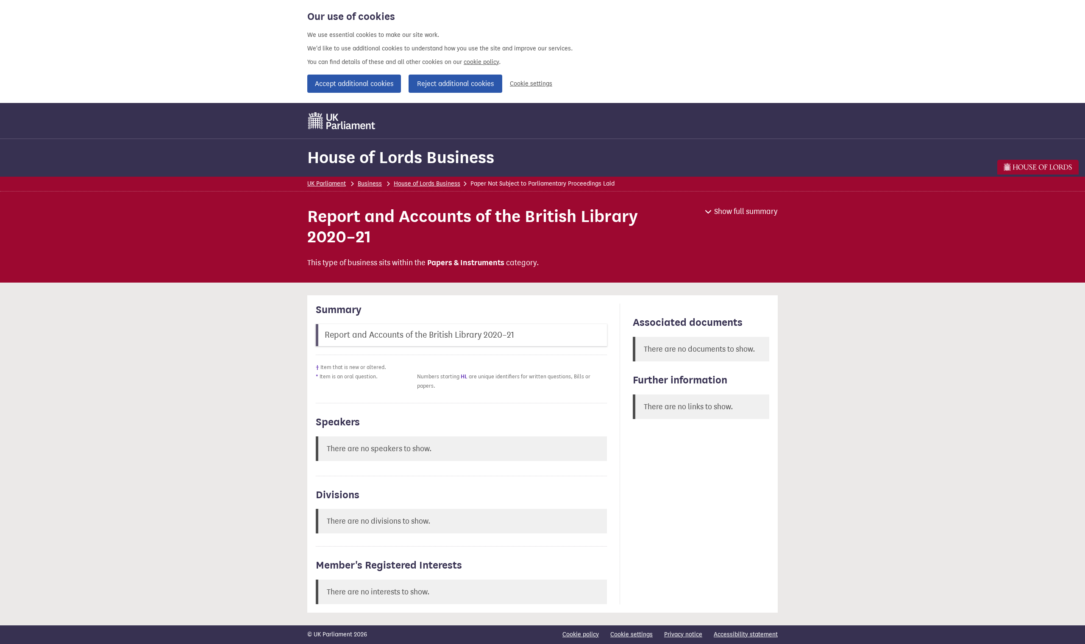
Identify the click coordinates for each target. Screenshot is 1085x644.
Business (370, 183)
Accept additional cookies (354, 84)
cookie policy (481, 62)
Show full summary (746, 211)
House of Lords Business (400, 157)
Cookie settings (531, 83)
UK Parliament (326, 183)
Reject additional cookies (455, 84)
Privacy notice (683, 634)
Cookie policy (580, 634)
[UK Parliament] (341, 120)
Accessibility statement (746, 634)
